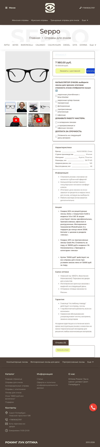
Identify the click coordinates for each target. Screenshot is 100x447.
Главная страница (13, 379)
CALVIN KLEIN (54, 45)
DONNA (83, 45)
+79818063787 (88, 8)
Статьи (40, 379)
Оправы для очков (58, 38)
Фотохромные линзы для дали (45, 362)
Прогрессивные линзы (73, 362)
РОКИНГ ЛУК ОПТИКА (21, 442)
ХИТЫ (7, 45)
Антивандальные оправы (17, 386)
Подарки (9, 402)
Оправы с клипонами (15, 389)
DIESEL (66, 45)
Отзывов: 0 (60, 54)
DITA (75, 45)
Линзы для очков (13, 392)
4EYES (15, 45)
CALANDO (40, 45)
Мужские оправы (39, 20)
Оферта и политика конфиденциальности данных (47, 385)
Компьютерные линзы (17, 362)
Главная (34, 38)
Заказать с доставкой (70, 71)
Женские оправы (20, 20)
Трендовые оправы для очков (65, 20)
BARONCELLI (27, 45)
